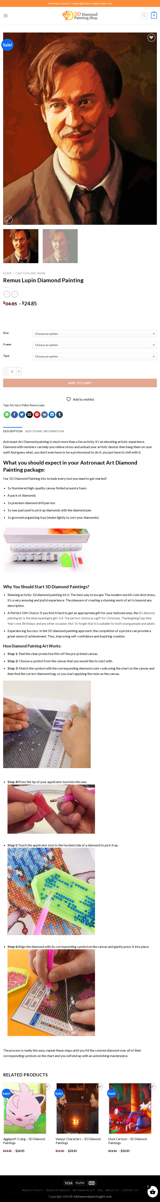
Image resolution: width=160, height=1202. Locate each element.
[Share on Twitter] (22, 414)
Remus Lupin (37, 405)
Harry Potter (22, 405)
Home (7, 273)
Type (6, 356)
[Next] (148, 128)
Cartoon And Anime (30, 273)
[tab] (12, 431)
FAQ (100, 1190)
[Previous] (11, 128)
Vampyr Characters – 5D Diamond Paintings (78, 1141)
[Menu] (5, 15)
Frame (7, 344)
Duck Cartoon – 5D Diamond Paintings (127, 1141)
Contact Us (129, 1190)
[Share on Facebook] (14, 414)
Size (6, 333)
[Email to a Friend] (29, 414)
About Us (112, 1190)
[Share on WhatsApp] (7, 414)
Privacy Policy (32, 1190)
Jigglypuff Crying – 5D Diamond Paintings (24, 1141)
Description (12, 431)
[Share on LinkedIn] (52, 414)
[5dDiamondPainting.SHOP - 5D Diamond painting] (80, 15)
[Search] (144, 15)
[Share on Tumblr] (59, 414)
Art (12, 405)
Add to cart (80, 383)
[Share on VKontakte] (44, 414)
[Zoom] (9, 220)
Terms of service (58, 1190)
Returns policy (84, 1190)
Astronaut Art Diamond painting (26, 442)
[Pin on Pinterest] (37, 414)
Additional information (44, 431)
